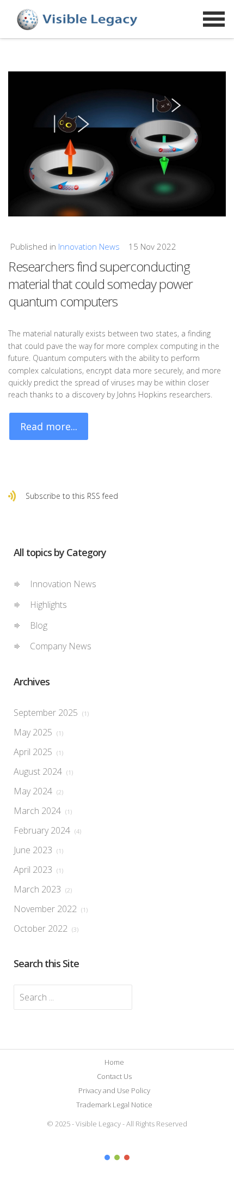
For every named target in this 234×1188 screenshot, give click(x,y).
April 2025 (38, 752)
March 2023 (43, 889)
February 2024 (47, 830)
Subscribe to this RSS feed (72, 496)
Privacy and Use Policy (114, 1090)
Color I (107, 1157)
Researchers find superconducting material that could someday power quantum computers (100, 283)
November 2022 (51, 909)
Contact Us (114, 1076)
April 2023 (38, 870)
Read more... (48, 426)
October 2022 (46, 928)
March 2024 (43, 811)
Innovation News (89, 246)
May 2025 (38, 732)
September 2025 (51, 713)
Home (114, 1062)
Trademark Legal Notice (114, 1104)
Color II (117, 1157)
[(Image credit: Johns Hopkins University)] (117, 143)
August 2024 (43, 771)
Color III (127, 1157)
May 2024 (38, 791)
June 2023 (38, 850)
